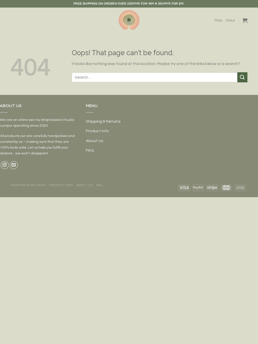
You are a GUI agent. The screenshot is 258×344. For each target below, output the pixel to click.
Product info (97, 131)
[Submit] (242, 77)
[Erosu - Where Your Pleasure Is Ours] (129, 20)
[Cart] (244, 20)
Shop (218, 20)
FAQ (90, 150)
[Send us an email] (14, 165)
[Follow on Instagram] (5, 165)
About (230, 20)
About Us (94, 141)
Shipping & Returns (103, 121)
